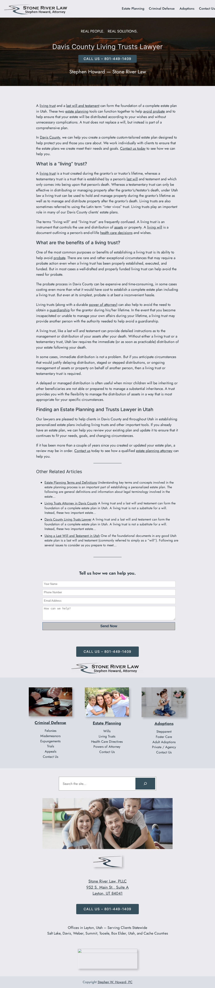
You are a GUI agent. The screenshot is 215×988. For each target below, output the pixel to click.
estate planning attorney (154, 450)
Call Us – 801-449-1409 (107, 651)
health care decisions (116, 232)
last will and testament (82, 105)
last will (132, 179)
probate (59, 258)
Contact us (82, 450)
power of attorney (102, 304)
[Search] (145, 783)
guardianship (60, 310)
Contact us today (133, 148)
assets (118, 227)
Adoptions (164, 723)
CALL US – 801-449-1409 (107, 59)
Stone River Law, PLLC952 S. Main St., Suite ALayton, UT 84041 (107, 887)
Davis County (50, 137)
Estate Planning (107, 723)
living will (154, 227)
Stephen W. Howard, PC (115, 982)
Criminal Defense (50, 723)
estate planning (76, 111)
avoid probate (154, 111)
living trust (48, 105)
